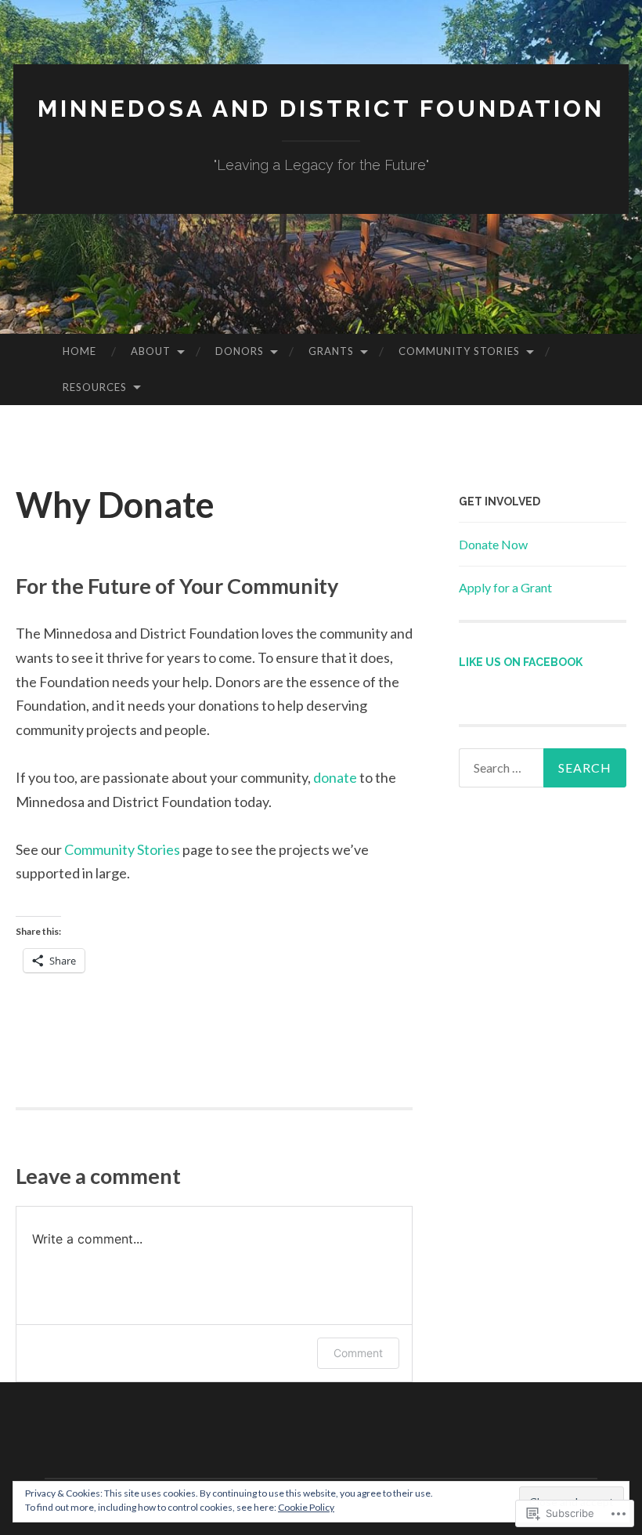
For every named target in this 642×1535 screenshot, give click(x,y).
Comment (358, 1352)
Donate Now (493, 544)
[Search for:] (543, 767)
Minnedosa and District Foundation (321, 108)
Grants (331, 351)
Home (79, 351)
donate (335, 777)
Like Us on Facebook (520, 662)
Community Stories (459, 351)
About (151, 351)
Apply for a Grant (505, 587)
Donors (239, 351)
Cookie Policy (306, 1507)
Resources (95, 387)
